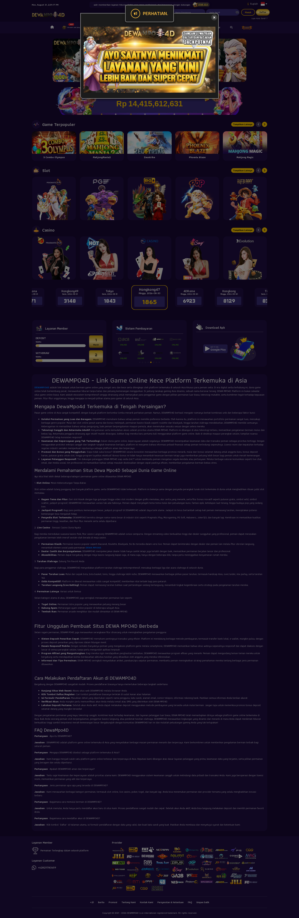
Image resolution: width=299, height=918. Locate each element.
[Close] (214, 17)
